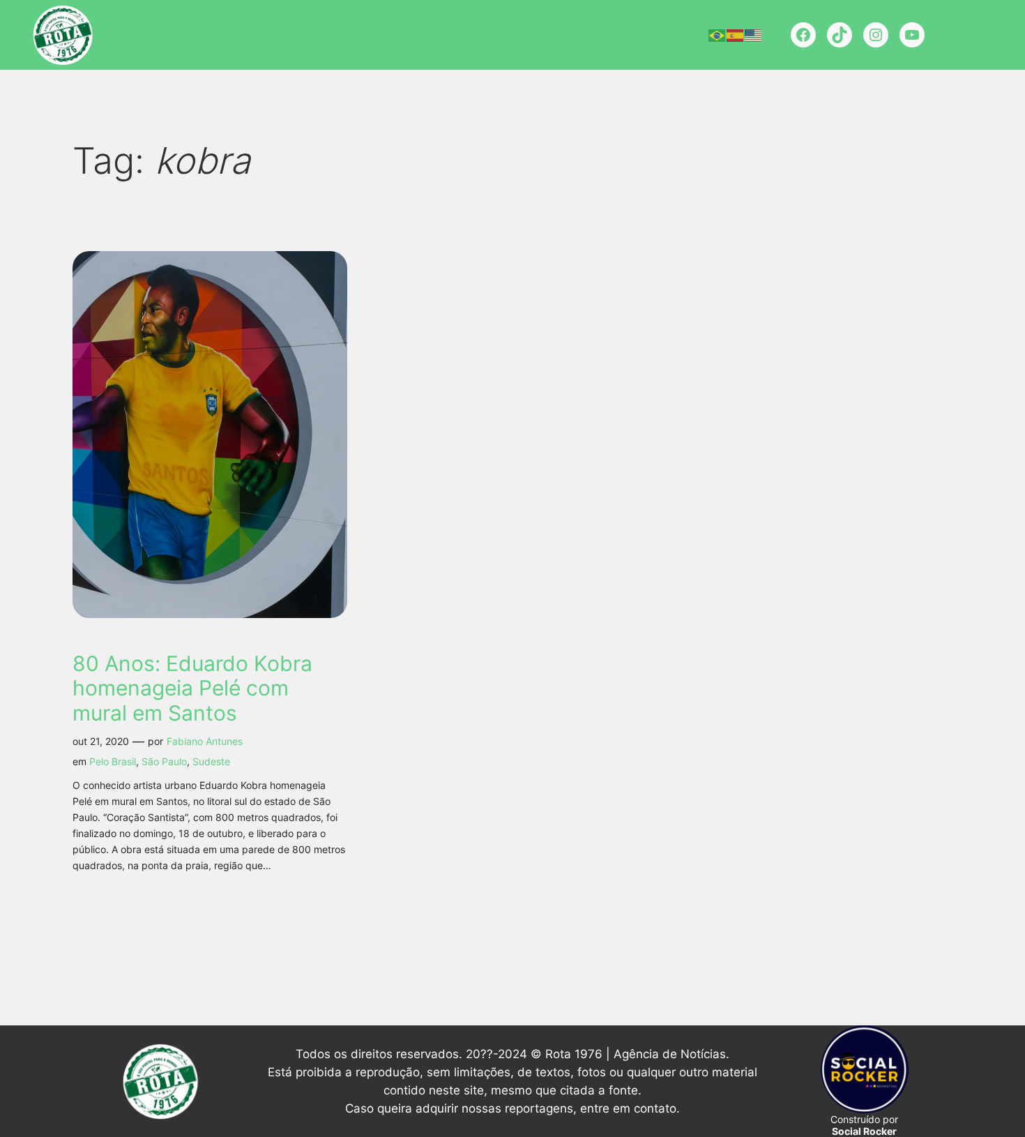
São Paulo (164, 761)
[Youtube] (912, 34)
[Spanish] (736, 35)
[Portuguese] (717, 35)
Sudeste (211, 761)
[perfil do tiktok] (839, 34)
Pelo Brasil (112, 761)
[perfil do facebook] (803, 34)
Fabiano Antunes (205, 741)
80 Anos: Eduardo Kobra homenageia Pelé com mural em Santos (192, 688)
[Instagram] (875, 34)
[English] (754, 35)
